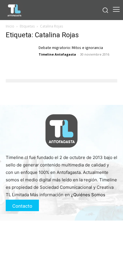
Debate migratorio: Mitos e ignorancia (71, 48)
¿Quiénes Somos (88, 194)
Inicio (10, 26)
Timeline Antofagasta (57, 54)
